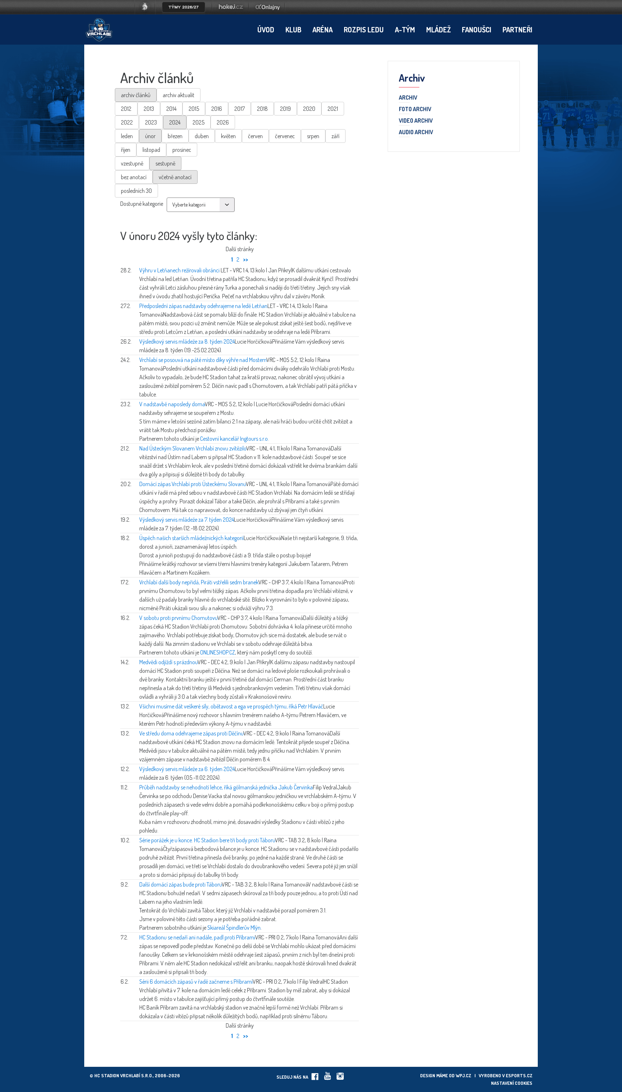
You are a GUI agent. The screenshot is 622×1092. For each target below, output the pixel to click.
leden (127, 136)
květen (228, 136)
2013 (149, 108)
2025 (198, 122)
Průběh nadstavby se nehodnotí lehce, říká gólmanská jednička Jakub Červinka (226, 787)
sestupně (165, 163)
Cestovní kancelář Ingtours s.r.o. (234, 438)
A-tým (405, 29)
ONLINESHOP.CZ (217, 652)
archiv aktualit (178, 95)
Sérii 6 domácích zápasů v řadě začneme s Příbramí (196, 981)
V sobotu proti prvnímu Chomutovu (178, 617)
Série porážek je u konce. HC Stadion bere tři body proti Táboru (207, 840)
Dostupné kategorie (141, 203)
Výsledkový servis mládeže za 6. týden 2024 (187, 768)
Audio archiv (416, 132)
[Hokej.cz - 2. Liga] (230, 12)
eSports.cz (519, 1075)
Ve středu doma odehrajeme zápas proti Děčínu (191, 733)
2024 (174, 122)
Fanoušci (476, 29)
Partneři (517, 29)
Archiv (408, 98)
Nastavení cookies (511, 1083)
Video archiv (416, 121)
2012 (126, 108)
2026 (223, 122)
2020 (309, 108)
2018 (262, 108)
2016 (216, 108)
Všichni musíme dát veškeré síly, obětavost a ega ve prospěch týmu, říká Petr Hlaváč (231, 706)
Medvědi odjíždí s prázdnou (168, 662)
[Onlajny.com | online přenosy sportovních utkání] (269, 12)
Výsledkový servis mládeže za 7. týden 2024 (186, 519)
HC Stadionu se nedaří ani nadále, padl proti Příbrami (197, 937)
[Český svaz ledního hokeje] (148, 12)
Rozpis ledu (364, 29)
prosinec (181, 149)
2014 (171, 108)
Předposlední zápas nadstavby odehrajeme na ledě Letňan (203, 305)
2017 (239, 108)
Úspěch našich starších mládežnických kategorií (191, 538)
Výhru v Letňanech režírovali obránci (180, 270)
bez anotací (134, 177)
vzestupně (132, 163)
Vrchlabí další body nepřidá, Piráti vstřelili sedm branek (198, 582)
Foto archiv (415, 109)
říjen (125, 149)
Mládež (438, 29)
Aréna (322, 29)
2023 (151, 122)
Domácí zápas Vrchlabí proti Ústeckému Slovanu (192, 484)
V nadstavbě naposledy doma (172, 404)
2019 (285, 108)
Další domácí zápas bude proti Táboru (180, 884)
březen (175, 136)
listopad (151, 149)
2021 (333, 108)
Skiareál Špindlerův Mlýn (234, 927)
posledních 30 (136, 190)
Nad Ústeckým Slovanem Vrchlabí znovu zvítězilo (192, 448)
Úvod (265, 29)
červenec (285, 136)
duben (202, 136)
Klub (293, 29)
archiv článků (135, 95)
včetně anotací (175, 177)
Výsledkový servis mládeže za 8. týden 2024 (187, 341)
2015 (194, 108)
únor (150, 136)
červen (255, 136)
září (335, 136)
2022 (127, 122)
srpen (313, 136)
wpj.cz (463, 1075)
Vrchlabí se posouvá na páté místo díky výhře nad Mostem (202, 359)
